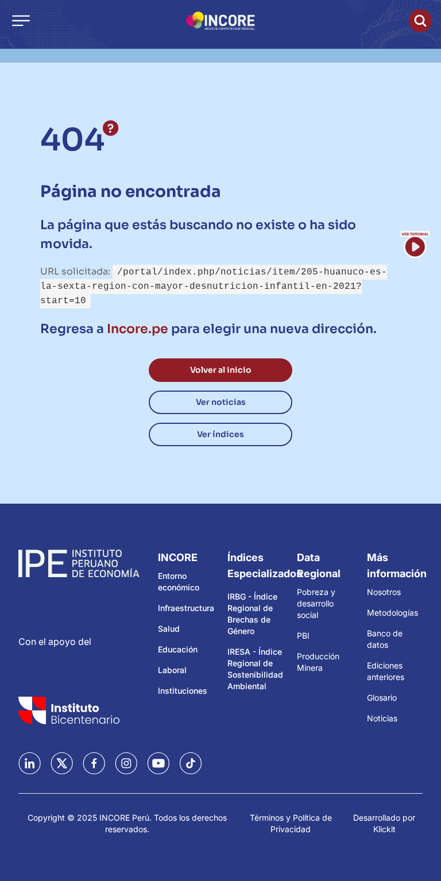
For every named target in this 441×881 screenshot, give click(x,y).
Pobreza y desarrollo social (316, 603)
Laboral (172, 670)
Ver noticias (221, 402)
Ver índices (220, 434)
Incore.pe (137, 329)
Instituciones (182, 690)
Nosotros (384, 592)
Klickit (384, 829)
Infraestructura (186, 608)
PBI (303, 635)
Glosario (382, 697)
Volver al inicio (221, 370)
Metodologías (392, 612)
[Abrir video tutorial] (415, 244)
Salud (169, 628)
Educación (178, 649)
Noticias (382, 718)
